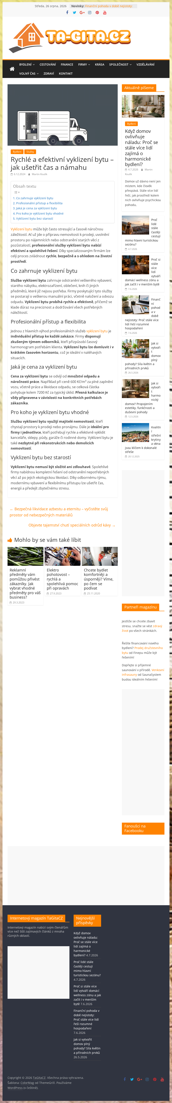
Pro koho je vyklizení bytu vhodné (40, 213)
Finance (67, 64)
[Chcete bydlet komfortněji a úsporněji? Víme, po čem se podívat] (100, 549)
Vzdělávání (145, 64)
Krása (99, 64)
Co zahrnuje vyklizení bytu (34, 198)
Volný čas (27, 73)
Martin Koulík (39, 174)
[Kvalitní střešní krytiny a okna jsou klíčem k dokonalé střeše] (135, 425)
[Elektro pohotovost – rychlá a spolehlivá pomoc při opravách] (63, 549)
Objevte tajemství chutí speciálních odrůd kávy (72, 525)
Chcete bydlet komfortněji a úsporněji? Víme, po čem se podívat (98, 579)
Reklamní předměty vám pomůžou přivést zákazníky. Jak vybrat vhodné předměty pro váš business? (25, 583)
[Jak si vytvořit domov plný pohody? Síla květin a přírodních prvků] (135, 341)
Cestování (48, 64)
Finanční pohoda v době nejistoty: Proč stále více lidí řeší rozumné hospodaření (86, 1019)
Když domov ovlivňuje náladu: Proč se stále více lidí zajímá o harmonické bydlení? (141, 147)
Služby (30, 151)
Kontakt (66, 73)
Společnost (118, 64)
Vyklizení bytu (21, 229)
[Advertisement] (143, 533)
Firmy (82, 64)
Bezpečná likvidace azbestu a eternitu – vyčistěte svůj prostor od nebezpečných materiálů (59, 511)
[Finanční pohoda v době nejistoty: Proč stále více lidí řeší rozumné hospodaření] (135, 297)
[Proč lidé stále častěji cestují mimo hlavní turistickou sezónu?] (135, 218)
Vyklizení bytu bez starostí (34, 218)
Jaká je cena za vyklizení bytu (36, 208)
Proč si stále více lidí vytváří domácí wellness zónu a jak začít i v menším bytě (87, 995)
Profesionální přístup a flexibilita (39, 203)
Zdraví (49, 73)
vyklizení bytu (97, 331)
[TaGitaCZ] (12, 69)
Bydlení (25, 64)
